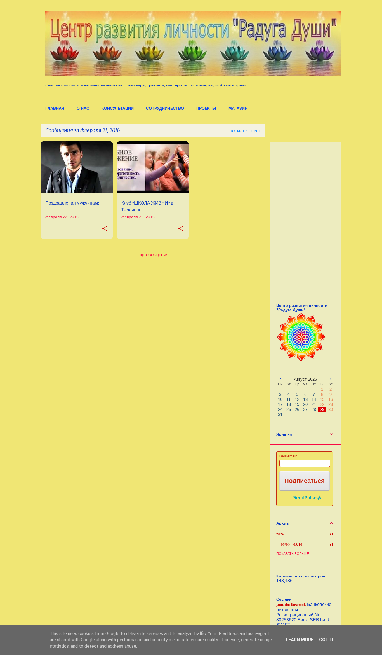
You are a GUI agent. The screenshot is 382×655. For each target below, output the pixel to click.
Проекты (206, 108)
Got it (326, 639)
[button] (105, 228)
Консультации (118, 108)
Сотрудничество (165, 108)
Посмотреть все (245, 131)
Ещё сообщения (153, 255)
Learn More (299, 639)
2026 (280, 534)
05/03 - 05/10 (291, 544)
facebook (298, 604)
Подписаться (304, 480)
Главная (54, 108)
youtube (283, 604)
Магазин (237, 108)
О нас (83, 108)
